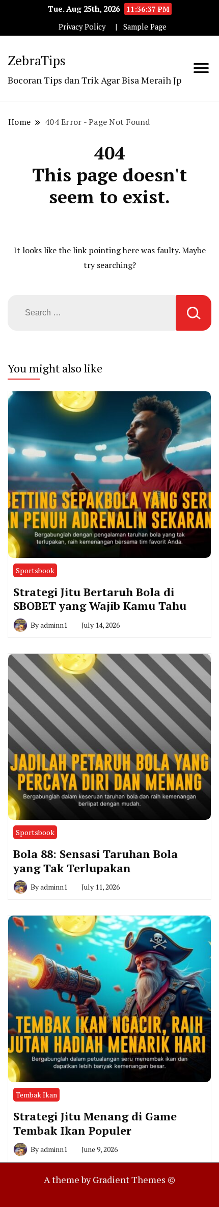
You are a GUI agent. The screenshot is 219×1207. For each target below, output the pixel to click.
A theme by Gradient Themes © (109, 1179)
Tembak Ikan (36, 1094)
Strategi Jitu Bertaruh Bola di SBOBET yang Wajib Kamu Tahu (99, 598)
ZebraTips (37, 60)
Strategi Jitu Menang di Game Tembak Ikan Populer (95, 1123)
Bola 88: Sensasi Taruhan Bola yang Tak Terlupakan (95, 860)
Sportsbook (35, 570)
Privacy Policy (82, 27)
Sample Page (145, 27)
